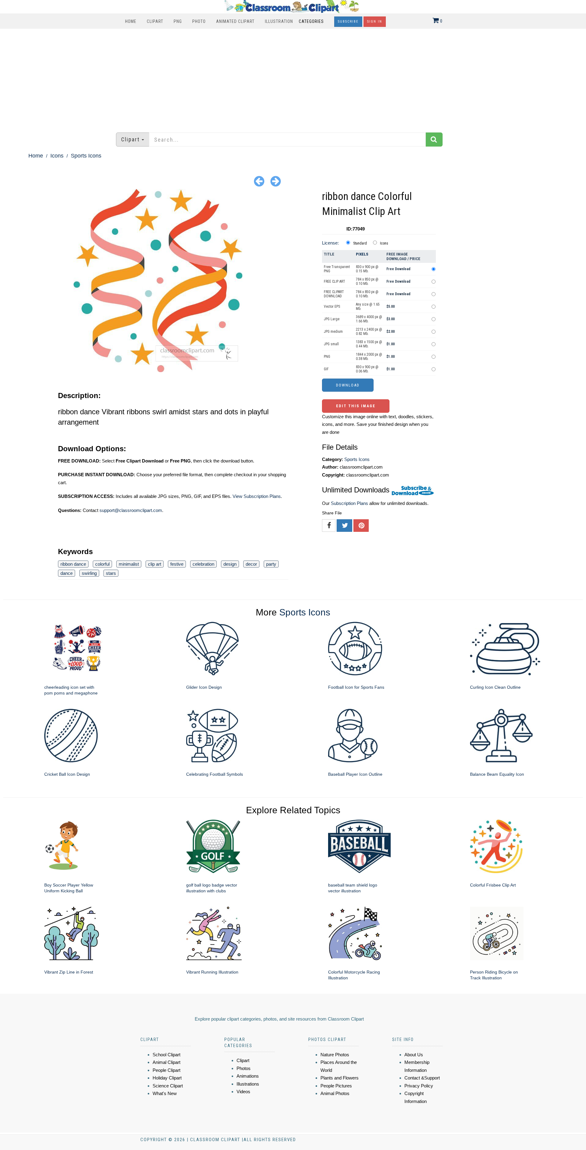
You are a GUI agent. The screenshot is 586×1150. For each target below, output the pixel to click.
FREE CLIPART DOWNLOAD (334, 294)
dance (66, 573)
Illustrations (248, 1084)
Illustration (279, 21)
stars (111, 573)
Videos (243, 1091)
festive (176, 564)
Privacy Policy (418, 1085)
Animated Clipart (235, 21)
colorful (102, 564)
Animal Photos (334, 1093)
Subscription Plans (349, 503)
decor (251, 564)
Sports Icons (86, 156)
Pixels (362, 254)
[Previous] (259, 181)
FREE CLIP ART (334, 281)
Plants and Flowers (339, 1077)
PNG (178, 21)
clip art (154, 564)
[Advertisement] (293, 77)
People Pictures (336, 1085)
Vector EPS (332, 306)
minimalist (129, 564)
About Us (413, 1054)
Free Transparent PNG (337, 269)
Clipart (155, 21)
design (230, 564)
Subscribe (348, 22)
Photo (199, 21)
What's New (165, 1093)
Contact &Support (422, 1077)
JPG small (331, 344)
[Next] (275, 181)
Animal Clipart (166, 1062)
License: (330, 242)
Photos (244, 1068)
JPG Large (331, 319)
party (271, 564)
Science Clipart (168, 1085)
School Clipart (166, 1054)
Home (130, 21)
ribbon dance (73, 564)
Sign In (374, 22)
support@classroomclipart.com (130, 510)
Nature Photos (334, 1054)
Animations (248, 1076)
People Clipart (166, 1070)
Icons (56, 156)
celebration (203, 564)
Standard (360, 243)
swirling (89, 573)
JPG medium (333, 331)
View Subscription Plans (257, 496)
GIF (326, 369)
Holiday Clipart (167, 1077)
